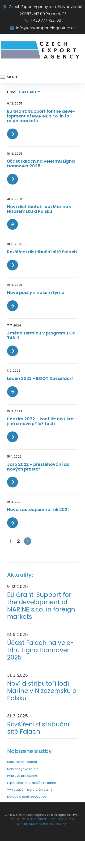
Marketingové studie (22, 769)
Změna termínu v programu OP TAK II (41, 335)
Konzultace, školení (22, 762)
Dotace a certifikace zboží (27, 796)
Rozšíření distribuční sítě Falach (42, 252)
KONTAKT (61, 824)
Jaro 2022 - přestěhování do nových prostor (38, 466)
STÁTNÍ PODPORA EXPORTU (35, 824)
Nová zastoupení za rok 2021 (38, 509)
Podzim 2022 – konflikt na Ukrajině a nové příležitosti (41, 421)
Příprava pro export (22, 775)
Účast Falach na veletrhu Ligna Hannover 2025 (41, 163)
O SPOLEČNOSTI (37, 819)
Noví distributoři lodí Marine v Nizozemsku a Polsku (39, 209)
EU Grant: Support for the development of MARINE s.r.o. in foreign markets (41, 116)
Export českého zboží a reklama (31, 783)
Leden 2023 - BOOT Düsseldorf (40, 378)
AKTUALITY (18, 819)
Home (12, 92)
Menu (11, 77)
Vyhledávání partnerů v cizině (29, 789)
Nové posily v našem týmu (35, 292)
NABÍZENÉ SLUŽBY (62, 819)
